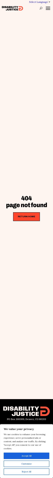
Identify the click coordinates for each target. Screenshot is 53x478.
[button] (40, 1)
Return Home (26, 216)
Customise (26, 463)
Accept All (27, 455)
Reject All (26, 471)
